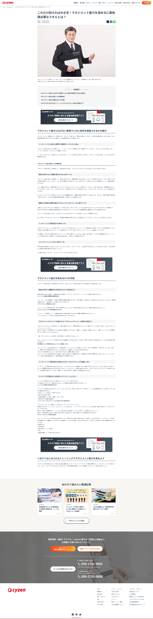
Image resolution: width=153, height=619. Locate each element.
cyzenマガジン (10, 7)
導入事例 (82, 3)
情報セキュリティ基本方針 (136, 597)
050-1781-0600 (92, 576)
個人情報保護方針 (134, 602)
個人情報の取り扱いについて (137, 604)
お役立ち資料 (118, 3)
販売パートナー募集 (116, 602)
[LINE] (114, 22)
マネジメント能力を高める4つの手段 (52, 100)
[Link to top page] (7, 2)
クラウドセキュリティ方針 (136, 599)
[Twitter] (108, 22)
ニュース (110, 3)
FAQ (98, 599)
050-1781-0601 (92, 564)
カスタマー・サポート (135, 589)
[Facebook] (111, 22)
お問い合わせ (126, 3)
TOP (98, 589)
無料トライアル (136, 3)
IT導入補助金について (117, 604)
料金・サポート (102, 3)
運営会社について (134, 591)
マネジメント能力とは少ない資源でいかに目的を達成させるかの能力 (63, 93)
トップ (3, 7)
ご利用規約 (132, 594)
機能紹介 (76, 3)
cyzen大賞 (100, 604)
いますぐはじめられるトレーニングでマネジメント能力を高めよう (62, 103)
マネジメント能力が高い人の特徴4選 (52, 96)
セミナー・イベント (91, 3)
